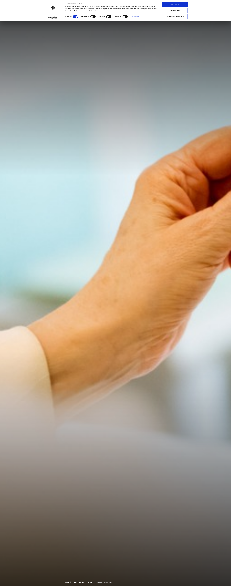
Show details (135, 17)
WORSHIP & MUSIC (78, 582)
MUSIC (90, 582)
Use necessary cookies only (175, 16)
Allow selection (175, 10)
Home (67, 582)
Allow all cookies (174, 5)
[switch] (93, 16)
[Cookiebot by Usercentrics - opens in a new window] (53, 18)
